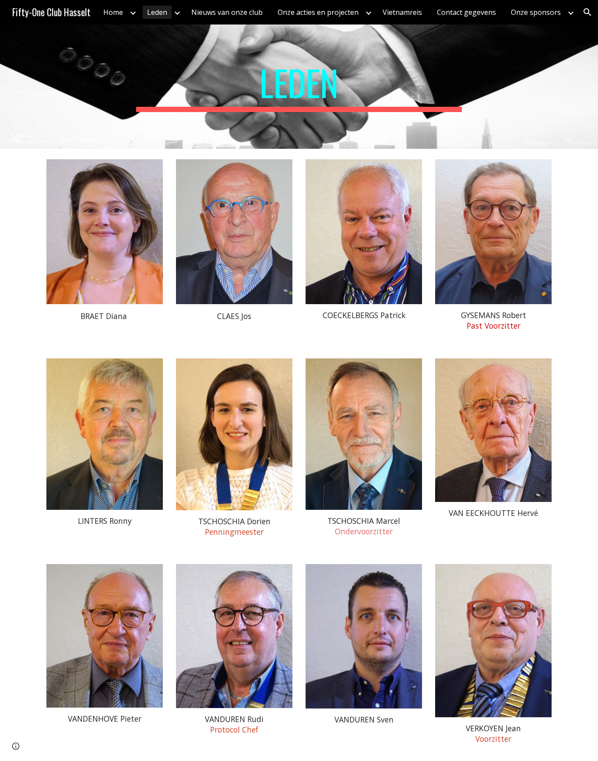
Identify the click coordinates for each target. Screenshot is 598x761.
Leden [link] (157, 12)
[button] (587, 12)
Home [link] (113, 12)
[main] (299, 87)
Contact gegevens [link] (466, 12)
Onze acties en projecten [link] (318, 12)
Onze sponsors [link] (536, 12)
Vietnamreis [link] (402, 12)
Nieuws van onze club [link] (227, 12)
